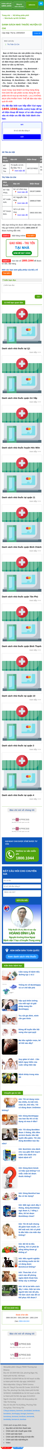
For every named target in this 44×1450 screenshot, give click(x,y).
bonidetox (7, 1414)
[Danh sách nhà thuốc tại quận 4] (22, 773)
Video (8, 1443)
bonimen (19, 1411)
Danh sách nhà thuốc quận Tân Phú (20, 596)
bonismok (30, 1416)
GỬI (22, 137)
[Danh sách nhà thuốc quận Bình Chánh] (22, 524)
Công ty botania (9, 1411)
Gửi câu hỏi (22, 900)
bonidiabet (28, 1411)
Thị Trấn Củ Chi (12, 44)
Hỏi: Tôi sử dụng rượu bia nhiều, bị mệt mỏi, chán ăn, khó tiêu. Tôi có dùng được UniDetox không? (21, 1104)
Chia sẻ (37, 33)
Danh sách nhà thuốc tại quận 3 (18, 745)
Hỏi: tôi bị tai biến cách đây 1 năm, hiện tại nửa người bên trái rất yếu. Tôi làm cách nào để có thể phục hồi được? (29, 1292)
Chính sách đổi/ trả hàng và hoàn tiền (20, 1437)
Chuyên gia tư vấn (12, 1093)
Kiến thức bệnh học (13, 966)
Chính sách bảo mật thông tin (17, 1440)
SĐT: (22, 124)
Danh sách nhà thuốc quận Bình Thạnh (21, 646)
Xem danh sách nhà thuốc (22, 956)
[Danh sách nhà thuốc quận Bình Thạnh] (22, 624)
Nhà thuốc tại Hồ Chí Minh (15, 18)
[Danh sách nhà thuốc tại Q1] (22, 326)
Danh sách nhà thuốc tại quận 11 (18, 497)
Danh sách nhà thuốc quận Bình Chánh (22, 547)
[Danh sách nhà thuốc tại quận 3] (22, 723)
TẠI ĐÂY (31, 236)
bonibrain (36, 1411)
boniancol (15, 1419)
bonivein (30, 1414)
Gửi (38, 297)
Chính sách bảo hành (14, 1434)
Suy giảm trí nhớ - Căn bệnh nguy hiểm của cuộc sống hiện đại (29, 1062)
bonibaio (22, 1416)
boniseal (15, 1416)
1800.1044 (10, 108)
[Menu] (40, 3)
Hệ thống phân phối (21, 15)
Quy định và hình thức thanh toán (18, 1428)
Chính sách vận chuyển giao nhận (19, 1431)
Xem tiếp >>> (35, 352)
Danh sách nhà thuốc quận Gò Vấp (19, 398)
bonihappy (16, 1414)
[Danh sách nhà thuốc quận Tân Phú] (22, 574)
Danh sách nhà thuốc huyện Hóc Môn (21, 448)
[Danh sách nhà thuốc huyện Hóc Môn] (22, 425)
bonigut (23, 1414)
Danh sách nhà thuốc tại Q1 (16, 348)
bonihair (23, 1419)
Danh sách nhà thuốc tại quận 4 (18, 795)
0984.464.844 (24, 1321)
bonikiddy (7, 1419)
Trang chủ (6, 15)
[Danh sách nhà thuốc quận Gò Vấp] (22, 375)
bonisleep (7, 1416)
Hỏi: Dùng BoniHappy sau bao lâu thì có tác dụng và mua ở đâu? (28, 1118)
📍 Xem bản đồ (18, 171)
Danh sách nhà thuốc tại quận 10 (18, 696)
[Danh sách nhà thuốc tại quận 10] (22, 673)
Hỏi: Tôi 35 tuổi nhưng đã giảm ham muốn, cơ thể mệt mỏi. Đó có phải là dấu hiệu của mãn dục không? (30, 1229)
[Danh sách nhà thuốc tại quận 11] (22, 475)
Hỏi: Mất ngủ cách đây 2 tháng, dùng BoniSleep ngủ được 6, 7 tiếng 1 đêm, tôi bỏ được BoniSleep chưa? (30, 1210)
